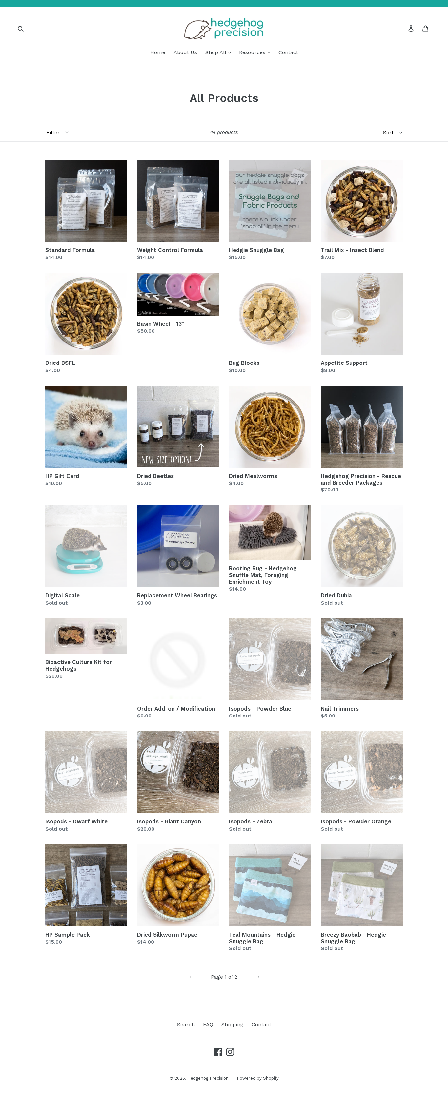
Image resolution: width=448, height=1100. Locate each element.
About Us (185, 52)
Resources (253, 52)
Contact (288, 52)
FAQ (208, 1024)
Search (186, 1024)
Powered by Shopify (258, 1078)
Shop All (216, 52)
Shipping (232, 1024)
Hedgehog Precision (208, 1078)
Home (157, 52)
